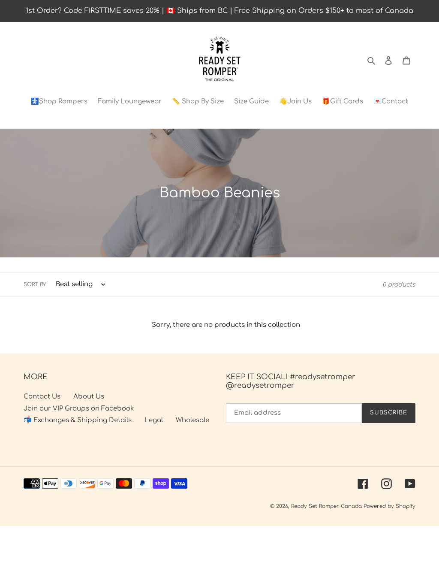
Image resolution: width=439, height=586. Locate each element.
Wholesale (192, 420)
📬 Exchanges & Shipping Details (78, 420)
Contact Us (42, 396)
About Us (88, 396)
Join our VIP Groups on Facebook (79, 408)
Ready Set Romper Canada (326, 506)
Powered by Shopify (389, 506)
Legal (153, 420)
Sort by (35, 284)
